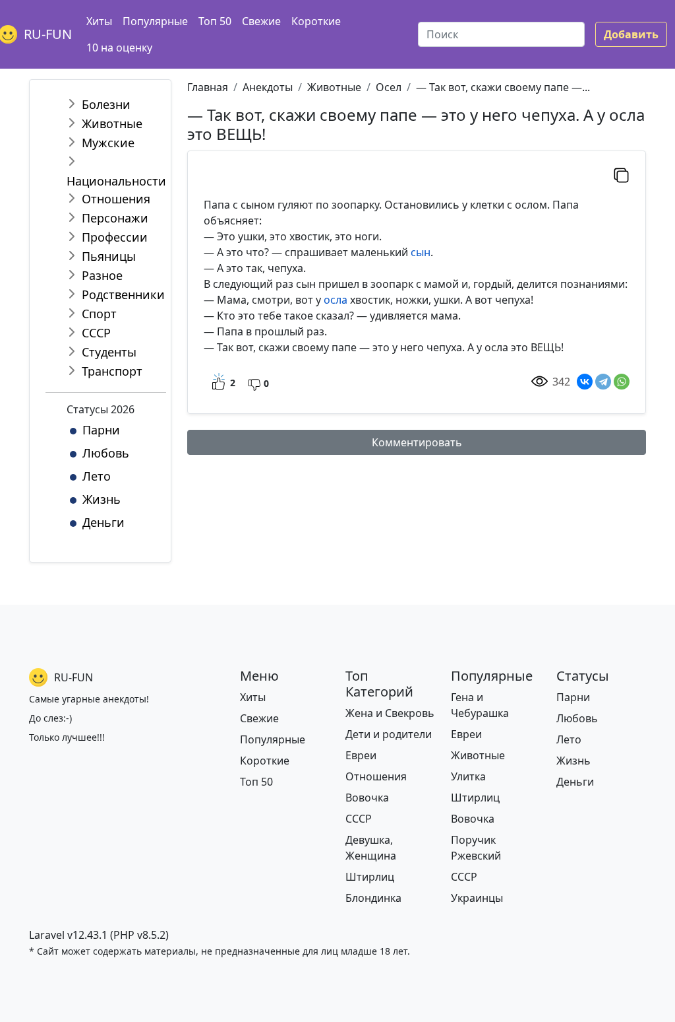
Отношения (116, 199)
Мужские (108, 143)
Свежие (261, 21)
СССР (96, 333)
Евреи (360, 755)
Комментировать (417, 442)
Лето (96, 476)
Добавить (631, 34)
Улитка (468, 776)
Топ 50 (214, 21)
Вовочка (367, 797)
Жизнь (101, 499)
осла (335, 299)
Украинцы (477, 898)
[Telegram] (603, 382)
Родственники (123, 294)
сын (420, 252)
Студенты (109, 352)
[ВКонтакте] (585, 382)
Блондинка (373, 898)
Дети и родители (388, 734)
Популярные (155, 21)
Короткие (316, 21)
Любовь (105, 453)
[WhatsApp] (622, 382)
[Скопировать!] (621, 175)
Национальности (116, 181)
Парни (101, 430)
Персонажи (115, 218)
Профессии (115, 237)
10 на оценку (119, 47)
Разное (102, 275)
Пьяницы (109, 256)
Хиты (99, 21)
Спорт (99, 314)
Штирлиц (369, 876)
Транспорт (112, 371)
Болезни (106, 104)
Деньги (103, 522)
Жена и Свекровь (389, 713)
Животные (112, 123)
